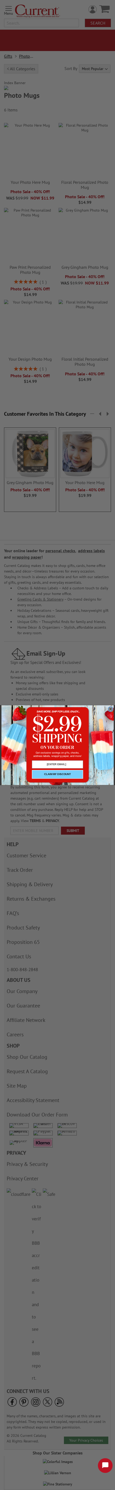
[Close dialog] (110, 708)
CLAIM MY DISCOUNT (57, 774)
